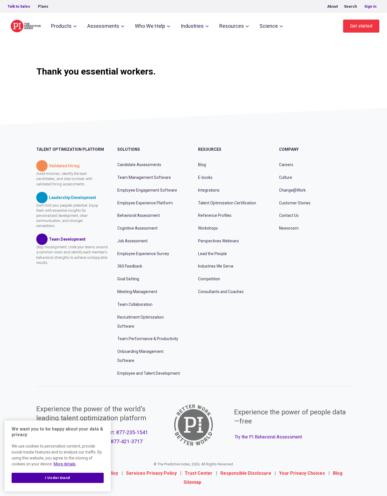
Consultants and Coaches (221, 291)
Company (289, 149)
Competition (209, 279)
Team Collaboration (134, 304)
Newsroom (289, 228)
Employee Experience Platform (145, 203)
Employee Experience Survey (143, 253)
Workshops (208, 228)
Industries (192, 26)
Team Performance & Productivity (147, 338)
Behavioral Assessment (138, 215)
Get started (361, 26)
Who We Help (150, 26)
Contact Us (289, 215)
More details (65, 464)
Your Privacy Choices (302, 473)
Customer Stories (295, 203)
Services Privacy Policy (151, 473)
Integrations (209, 190)
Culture (285, 177)
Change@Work (292, 190)
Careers (286, 164)
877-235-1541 (132, 432)
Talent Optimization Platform (70, 149)
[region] (58, 456)
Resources (231, 26)
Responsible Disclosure (245, 473)
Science (269, 26)
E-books (205, 177)
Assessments (103, 26)
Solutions (128, 149)
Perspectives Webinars (218, 241)
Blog (202, 164)
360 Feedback (129, 266)
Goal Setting (128, 279)
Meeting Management (137, 291)
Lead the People (212, 253)
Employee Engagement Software (147, 190)
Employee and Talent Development (148, 373)
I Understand (57, 478)
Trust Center (198, 473)
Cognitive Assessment (137, 228)
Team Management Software (144, 177)
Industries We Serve (215, 266)
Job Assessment (132, 241)
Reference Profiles (214, 215)
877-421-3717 (127, 441)
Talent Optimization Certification (227, 203)
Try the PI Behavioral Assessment (268, 437)
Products (61, 26)
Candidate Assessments (139, 164)
